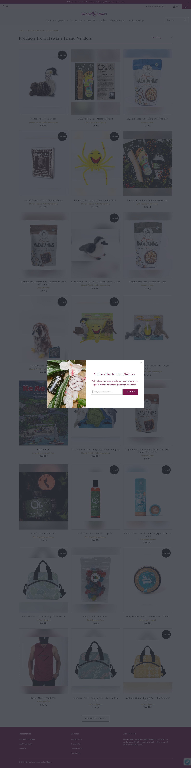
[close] (141, 362)
